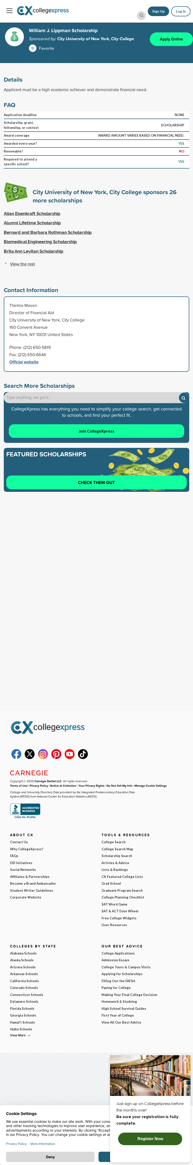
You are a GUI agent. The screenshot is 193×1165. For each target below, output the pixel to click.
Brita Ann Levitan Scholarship (33, 251)
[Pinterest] (56, 758)
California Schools (24, 981)
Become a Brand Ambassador (33, 883)
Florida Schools (22, 1009)
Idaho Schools (21, 1029)
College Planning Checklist (123, 897)
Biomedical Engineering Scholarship (40, 241)
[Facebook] (16, 758)
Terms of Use (19, 785)
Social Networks (23, 870)
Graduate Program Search (122, 890)
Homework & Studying (119, 1001)
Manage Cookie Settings (150, 785)
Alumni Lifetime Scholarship (32, 222)
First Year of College (118, 1015)
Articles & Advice (115, 863)
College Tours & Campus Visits (126, 967)
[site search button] (141, 15)
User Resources (114, 925)
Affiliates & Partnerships (30, 877)
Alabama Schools (23, 953)
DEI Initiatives (21, 863)
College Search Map (117, 849)
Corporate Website (25, 897)
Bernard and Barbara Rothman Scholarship (48, 232)
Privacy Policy (39, 785)
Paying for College (116, 988)
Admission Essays (115, 960)
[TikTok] (83, 758)
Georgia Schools (23, 1015)
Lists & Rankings (115, 870)
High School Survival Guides (124, 1009)
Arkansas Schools (24, 974)
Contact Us (19, 842)
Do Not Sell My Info (119, 785)
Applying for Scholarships (122, 974)
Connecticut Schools (26, 995)
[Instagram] (43, 758)
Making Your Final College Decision (129, 995)
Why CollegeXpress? (26, 849)
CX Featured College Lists (122, 877)
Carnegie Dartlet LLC (48, 781)
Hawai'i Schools (22, 1022)
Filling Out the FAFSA (118, 981)
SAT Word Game (114, 904)
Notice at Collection (63, 785)
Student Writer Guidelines (31, 890)
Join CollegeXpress (96, 431)
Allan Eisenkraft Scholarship (32, 213)
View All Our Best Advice (121, 1022)
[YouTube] (69, 758)
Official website (23, 362)
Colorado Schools (24, 988)
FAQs (14, 856)
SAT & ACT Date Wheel (120, 911)
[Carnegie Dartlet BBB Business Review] (25, 818)
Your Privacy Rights (91, 785)
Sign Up (158, 11)
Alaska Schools (22, 960)
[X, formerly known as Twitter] (29, 758)
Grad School (111, 883)
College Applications (118, 953)
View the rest (22, 264)
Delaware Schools (24, 1001)
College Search (114, 842)
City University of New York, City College (95, 39)
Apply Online (171, 39)
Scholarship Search (117, 856)
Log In (181, 11)
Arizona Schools (23, 967)
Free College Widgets (119, 918)
